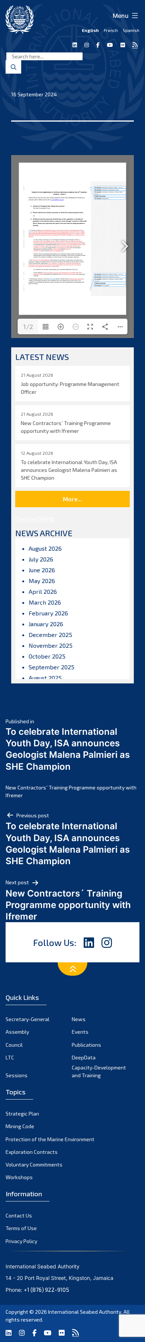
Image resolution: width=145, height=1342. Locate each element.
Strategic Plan (22, 1113)
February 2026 (48, 613)
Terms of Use (21, 1228)
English (90, 30)
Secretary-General (27, 1019)
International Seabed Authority (84, 1312)
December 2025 (50, 634)
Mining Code (20, 1126)
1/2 (28, 326)
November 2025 (50, 645)
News (79, 1019)
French (111, 30)
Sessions (17, 1075)
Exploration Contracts (32, 1152)
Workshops (19, 1177)
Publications (86, 1045)
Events (80, 1032)
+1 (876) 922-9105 (46, 1289)
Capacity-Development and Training (99, 1071)
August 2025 (45, 677)
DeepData (84, 1057)
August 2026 (45, 548)
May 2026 (42, 580)
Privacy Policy (21, 1241)
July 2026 (41, 559)
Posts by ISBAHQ (34, 518)
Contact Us (19, 1215)
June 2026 (42, 569)
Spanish (131, 30)
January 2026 (46, 623)
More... (72, 498)
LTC (10, 1057)
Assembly (17, 1032)
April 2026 (43, 591)
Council (14, 1045)
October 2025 (47, 656)
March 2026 (45, 602)
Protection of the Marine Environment (50, 1139)
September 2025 (51, 666)
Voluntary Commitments (34, 1164)
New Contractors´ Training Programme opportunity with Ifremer (71, 791)
